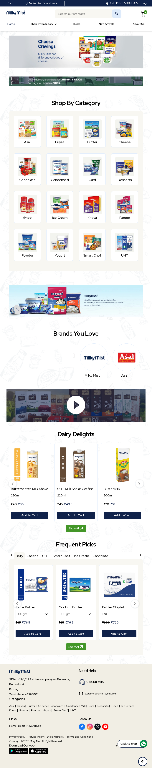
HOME (9, 3)
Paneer (23, 710)
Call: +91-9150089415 (124, 3)
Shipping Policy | (56, 736)
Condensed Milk (76, 706)
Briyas (21, 706)
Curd (92, 706)
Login (145, 3)
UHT (73, 710)
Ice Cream (127, 706)
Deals (76, 24)
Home (11, 24)
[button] (12, 483)
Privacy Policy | (17, 736)
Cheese (43, 706)
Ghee (114, 706)
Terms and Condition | (80, 736)
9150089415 (95, 682)
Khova (12, 710)
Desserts (103, 706)
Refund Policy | (36, 736)
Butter (31, 706)
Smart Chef (60, 710)
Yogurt (47, 710)
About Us (139, 24)
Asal (11, 706)
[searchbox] (88, 13)
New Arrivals (106, 24)
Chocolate (57, 706)
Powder (35, 710)
